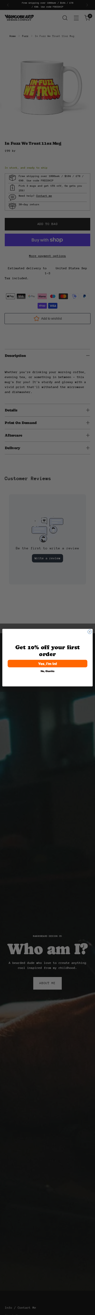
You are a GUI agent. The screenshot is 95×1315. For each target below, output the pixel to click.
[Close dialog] (90, 632)
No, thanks (48, 671)
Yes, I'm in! (47, 663)
